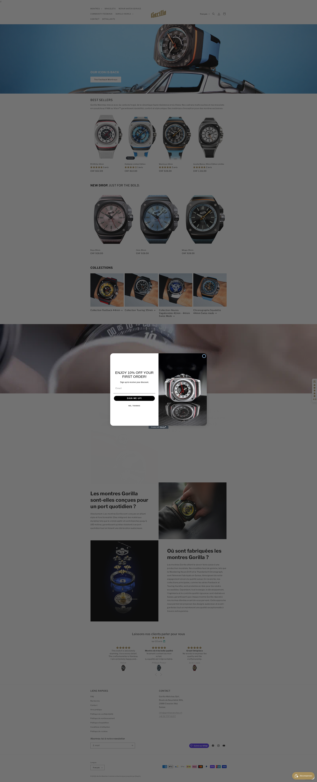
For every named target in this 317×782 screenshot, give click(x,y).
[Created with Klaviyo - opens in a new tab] (158, 427)
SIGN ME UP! (134, 398)
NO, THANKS (134, 406)
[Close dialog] (204, 356)
